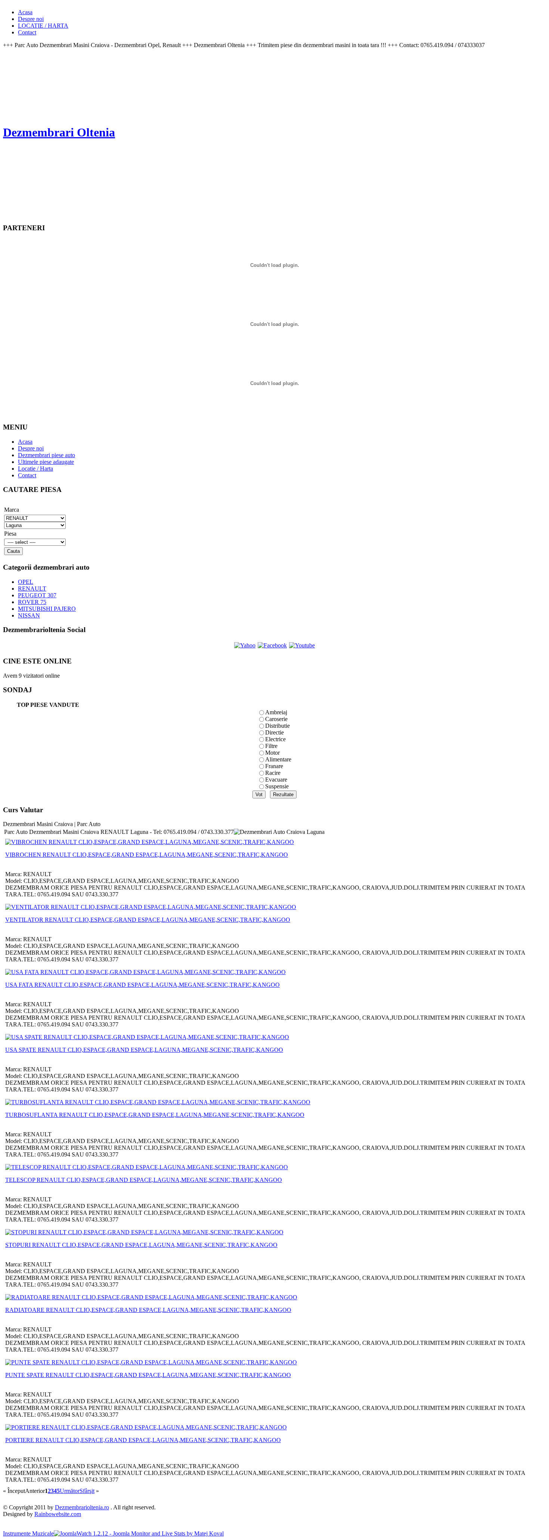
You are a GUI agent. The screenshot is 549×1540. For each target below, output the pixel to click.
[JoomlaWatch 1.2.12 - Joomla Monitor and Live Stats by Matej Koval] (139, 1533)
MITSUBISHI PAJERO (47, 609)
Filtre (271, 746)
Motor (272, 752)
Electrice (275, 739)
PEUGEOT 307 (37, 595)
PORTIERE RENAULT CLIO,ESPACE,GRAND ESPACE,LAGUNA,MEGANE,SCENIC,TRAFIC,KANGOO (143, 1440)
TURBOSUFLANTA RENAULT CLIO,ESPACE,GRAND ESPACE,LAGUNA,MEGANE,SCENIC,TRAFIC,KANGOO (154, 1115)
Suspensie (277, 786)
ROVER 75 (32, 602)
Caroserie (276, 719)
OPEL (25, 582)
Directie (274, 732)
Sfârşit (87, 1491)
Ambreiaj (276, 712)
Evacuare (276, 779)
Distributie (277, 726)
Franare (274, 766)
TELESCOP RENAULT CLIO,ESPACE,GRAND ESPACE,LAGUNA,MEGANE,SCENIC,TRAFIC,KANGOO (143, 1180)
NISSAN (29, 615)
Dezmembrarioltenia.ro (82, 1507)
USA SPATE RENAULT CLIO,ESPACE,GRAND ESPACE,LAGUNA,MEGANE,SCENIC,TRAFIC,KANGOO (144, 1050)
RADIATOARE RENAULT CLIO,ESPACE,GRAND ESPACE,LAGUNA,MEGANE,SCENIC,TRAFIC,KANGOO (148, 1310)
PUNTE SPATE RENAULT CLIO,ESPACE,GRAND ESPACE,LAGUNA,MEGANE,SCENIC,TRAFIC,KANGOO (148, 1375)
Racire (272, 773)
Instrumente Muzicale (28, 1533)
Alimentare (278, 759)
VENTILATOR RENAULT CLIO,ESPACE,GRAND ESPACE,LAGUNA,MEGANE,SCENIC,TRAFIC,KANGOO (147, 920)
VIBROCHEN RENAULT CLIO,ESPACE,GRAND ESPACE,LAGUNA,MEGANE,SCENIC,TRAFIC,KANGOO (146, 854)
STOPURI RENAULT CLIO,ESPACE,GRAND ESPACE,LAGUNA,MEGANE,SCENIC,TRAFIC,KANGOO (141, 1245)
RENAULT (32, 588)
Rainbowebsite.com (57, 1514)
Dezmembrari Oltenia (59, 132)
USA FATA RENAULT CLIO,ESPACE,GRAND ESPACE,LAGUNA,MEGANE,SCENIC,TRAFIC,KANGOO (142, 985)
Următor (70, 1491)
